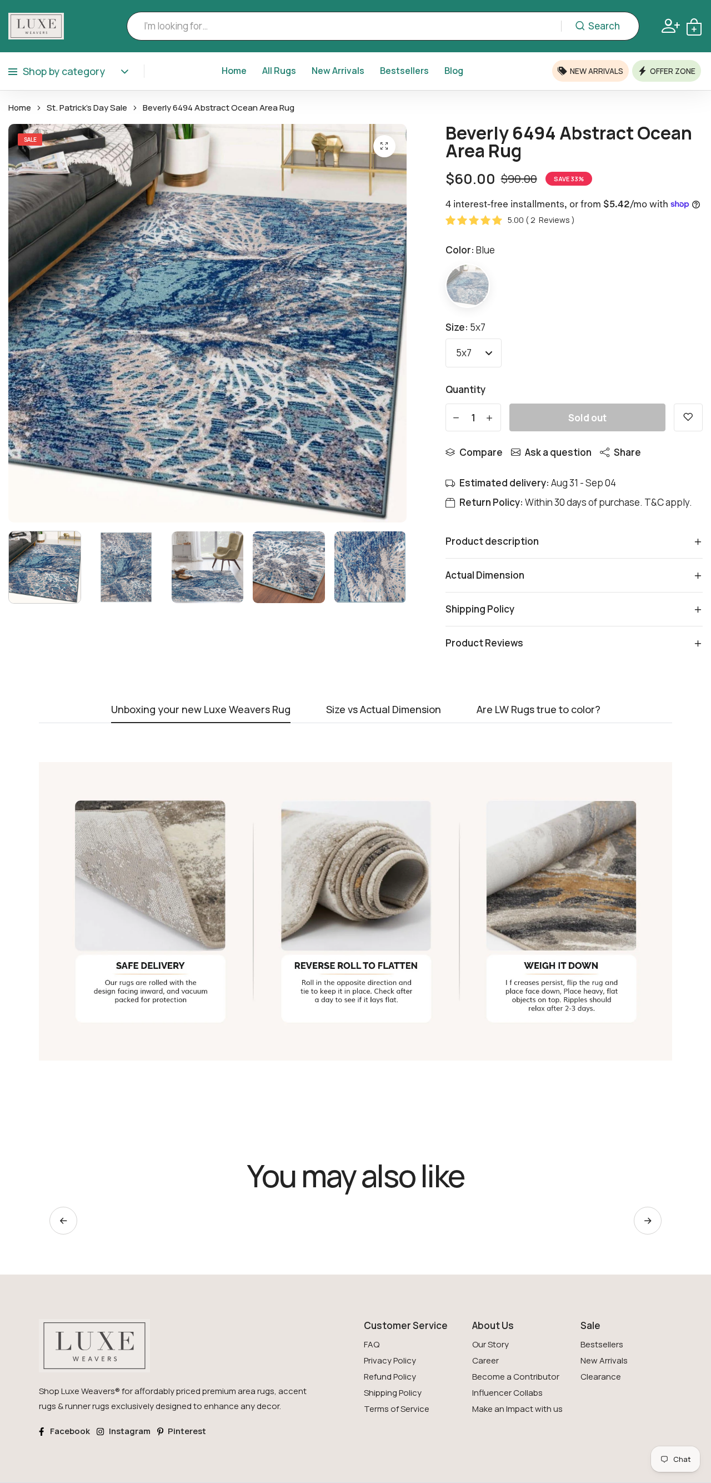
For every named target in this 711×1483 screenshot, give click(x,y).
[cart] (694, 25)
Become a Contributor (515, 1376)
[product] (384, 146)
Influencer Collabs (507, 1393)
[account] (671, 26)
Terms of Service (396, 1409)
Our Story (490, 1344)
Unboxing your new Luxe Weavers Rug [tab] (201, 710)
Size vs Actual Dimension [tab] (383, 710)
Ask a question (558, 452)
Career (485, 1360)
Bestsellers (404, 70)
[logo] (36, 26)
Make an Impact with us (517, 1409)
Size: (465, 327)
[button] (648, 1221)
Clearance (600, 1376)
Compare (481, 452)
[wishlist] (688, 417)
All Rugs (279, 70)
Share (627, 452)
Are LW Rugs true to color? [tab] (538, 710)
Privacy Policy (390, 1360)
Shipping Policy (393, 1393)
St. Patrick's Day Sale (87, 108)
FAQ (371, 1344)
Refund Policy (390, 1376)
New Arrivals (338, 70)
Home (234, 70)
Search (604, 25)
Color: (470, 249)
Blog (453, 70)
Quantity (465, 389)
